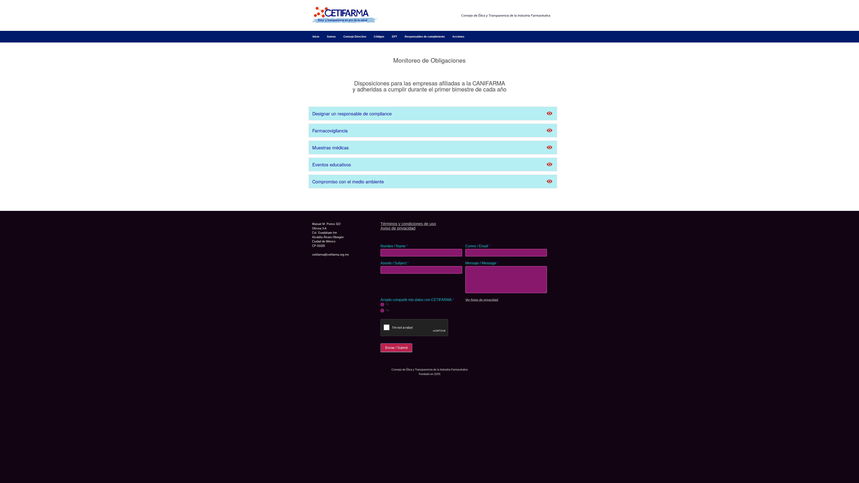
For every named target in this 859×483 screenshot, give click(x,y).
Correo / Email (477, 246)
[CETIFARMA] (344, 15)
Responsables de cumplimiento (425, 36)
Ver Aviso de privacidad (481, 299)
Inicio (316, 36)
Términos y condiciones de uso (408, 224)
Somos (331, 36)
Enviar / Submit (396, 348)
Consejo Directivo (354, 36)
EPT (394, 36)
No (387, 310)
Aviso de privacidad (398, 228)
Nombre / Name (394, 246)
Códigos (379, 36)
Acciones (458, 36)
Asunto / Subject (395, 263)
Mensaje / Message (481, 263)
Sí (387, 304)
